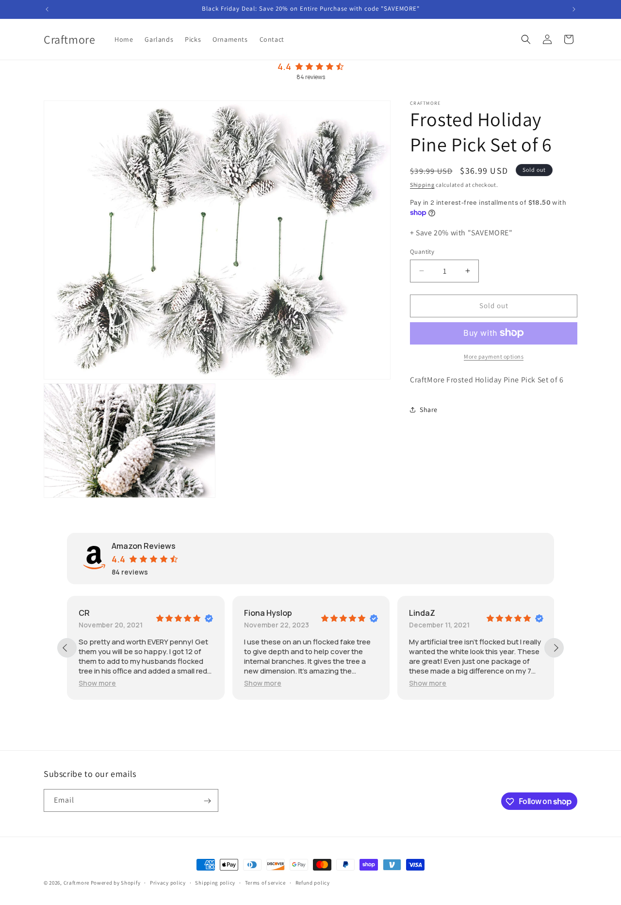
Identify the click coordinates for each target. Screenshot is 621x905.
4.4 (284, 66)
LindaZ (422, 613)
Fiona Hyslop (268, 613)
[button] (526, 39)
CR (84, 613)
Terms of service (265, 882)
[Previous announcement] (47, 9)
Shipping (422, 184)
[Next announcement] (574, 9)
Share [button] (429, 409)
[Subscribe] (207, 801)
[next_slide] (554, 648)
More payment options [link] (493, 356)
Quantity (422, 251)
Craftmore (76, 882)
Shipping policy (215, 882)
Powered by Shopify (116, 882)
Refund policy (312, 882)
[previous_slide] (67, 648)
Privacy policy (168, 882)
